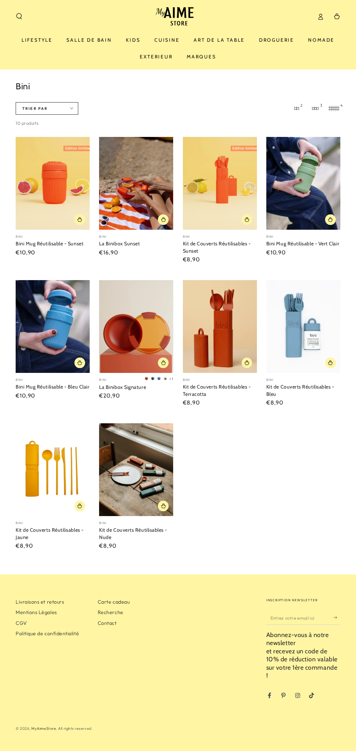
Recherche (110, 612)
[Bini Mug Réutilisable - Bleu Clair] (53, 326)
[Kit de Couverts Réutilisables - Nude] (136, 469)
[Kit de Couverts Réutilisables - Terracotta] (220, 326)
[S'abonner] (336, 618)
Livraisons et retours (40, 602)
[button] (19, 16)
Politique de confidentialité (47, 633)
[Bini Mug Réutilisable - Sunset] (53, 183)
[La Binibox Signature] (136, 326)
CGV (21, 623)
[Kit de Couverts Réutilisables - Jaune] (53, 469)
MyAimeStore (43, 728)
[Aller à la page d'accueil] (178, 16)
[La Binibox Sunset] (136, 183)
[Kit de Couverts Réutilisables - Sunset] (220, 183)
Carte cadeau (114, 602)
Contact (107, 623)
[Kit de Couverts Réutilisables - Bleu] (303, 326)
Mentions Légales (36, 612)
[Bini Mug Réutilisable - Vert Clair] (303, 183)
